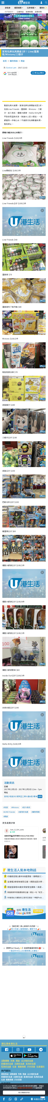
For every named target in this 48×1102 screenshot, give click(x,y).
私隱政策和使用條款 (25, 1088)
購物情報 (14, 60)
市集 (12, 1060)
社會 (14, 1066)
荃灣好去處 (23, 812)
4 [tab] (26, 14)
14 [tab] (23, 20)
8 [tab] (21, 17)
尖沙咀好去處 (27, 1060)
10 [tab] (26, 17)
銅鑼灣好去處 (7, 1063)
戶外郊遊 (31, 1066)
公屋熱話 (20, 11)
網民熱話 (5, 1073)
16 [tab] (28, 20)
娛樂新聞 (29, 11)
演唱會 (7, 7)
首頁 (5, 60)
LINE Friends (9, 812)
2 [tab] (21, 14)
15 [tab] (26, 20)
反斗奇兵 (26, 807)
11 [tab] (28, 17)
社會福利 (40, 1066)
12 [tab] (30, 17)
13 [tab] (21, 20)
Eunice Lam (11, 67)
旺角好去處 (6, 1066)
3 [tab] (23, 14)
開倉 (23, 60)
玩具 (6, 807)
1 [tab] (19, 14)
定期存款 (38, 11)
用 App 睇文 (39, 73)
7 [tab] (19, 17)
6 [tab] (30, 14)
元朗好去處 (19, 1063)
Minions (15, 807)
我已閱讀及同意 (24, 1092)
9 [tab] (23, 17)
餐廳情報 (22, 1066)
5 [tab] (28, 14)
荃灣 (40, 796)
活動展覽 (5, 1060)
